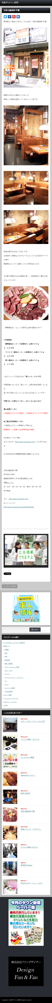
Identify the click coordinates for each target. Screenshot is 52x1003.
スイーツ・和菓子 (10, 688)
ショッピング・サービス (11, 698)
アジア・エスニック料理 (12, 667)
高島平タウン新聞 (15, 1000)
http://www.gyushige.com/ (25, 442)
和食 (6, 653)
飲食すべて (7, 646)
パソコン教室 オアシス (30, 739)
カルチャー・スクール (10, 702)
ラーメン (7, 674)
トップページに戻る (10, 586)
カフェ (7, 684)
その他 (5, 705)
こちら (11, 483)
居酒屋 (7, 649)
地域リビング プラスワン (31, 829)
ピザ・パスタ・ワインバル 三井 (33, 721)
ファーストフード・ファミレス (14, 677)
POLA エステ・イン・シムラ (31, 883)
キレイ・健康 (7, 695)
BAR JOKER (25, 793)
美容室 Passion (26, 865)
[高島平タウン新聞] (12, 2)
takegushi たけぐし (28, 775)
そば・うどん (9, 670)
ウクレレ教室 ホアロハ (29, 847)
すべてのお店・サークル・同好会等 (14, 642)
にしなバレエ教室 (27, 757)
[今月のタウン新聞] (26, 945)
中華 (6, 656)
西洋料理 (7, 660)
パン (6, 681)
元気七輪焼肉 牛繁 (28, 811)
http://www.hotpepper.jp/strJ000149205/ (19, 507)
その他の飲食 (9, 691)
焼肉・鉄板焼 (9, 663)
